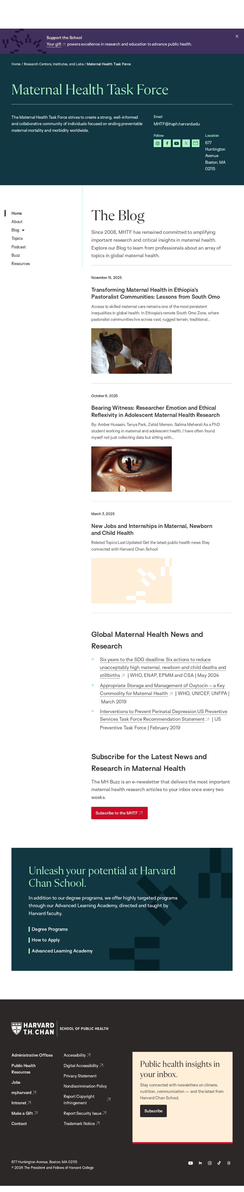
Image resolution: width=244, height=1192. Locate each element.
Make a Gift (22, 1113)
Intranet (18, 1102)
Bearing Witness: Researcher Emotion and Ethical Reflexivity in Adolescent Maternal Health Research (155, 411)
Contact (19, 1123)
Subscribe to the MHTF (117, 812)
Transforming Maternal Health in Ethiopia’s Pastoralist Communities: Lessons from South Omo (155, 293)
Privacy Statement (80, 1075)
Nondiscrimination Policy (85, 1086)
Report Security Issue (83, 1113)
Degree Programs (50, 929)
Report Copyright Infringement (79, 1099)
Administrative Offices (32, 1055)
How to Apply (46, 940)
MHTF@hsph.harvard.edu (177, 123)
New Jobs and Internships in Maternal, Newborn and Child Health (151, 529)
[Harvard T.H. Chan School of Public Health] (59, 1028)
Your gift (53, 43)
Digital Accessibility (81, 1065)
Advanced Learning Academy (62, 951)
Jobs (15, 1082)
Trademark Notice (79, 1123)
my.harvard (21, 1092)
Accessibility (75, 1055)
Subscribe (153, 1110)
